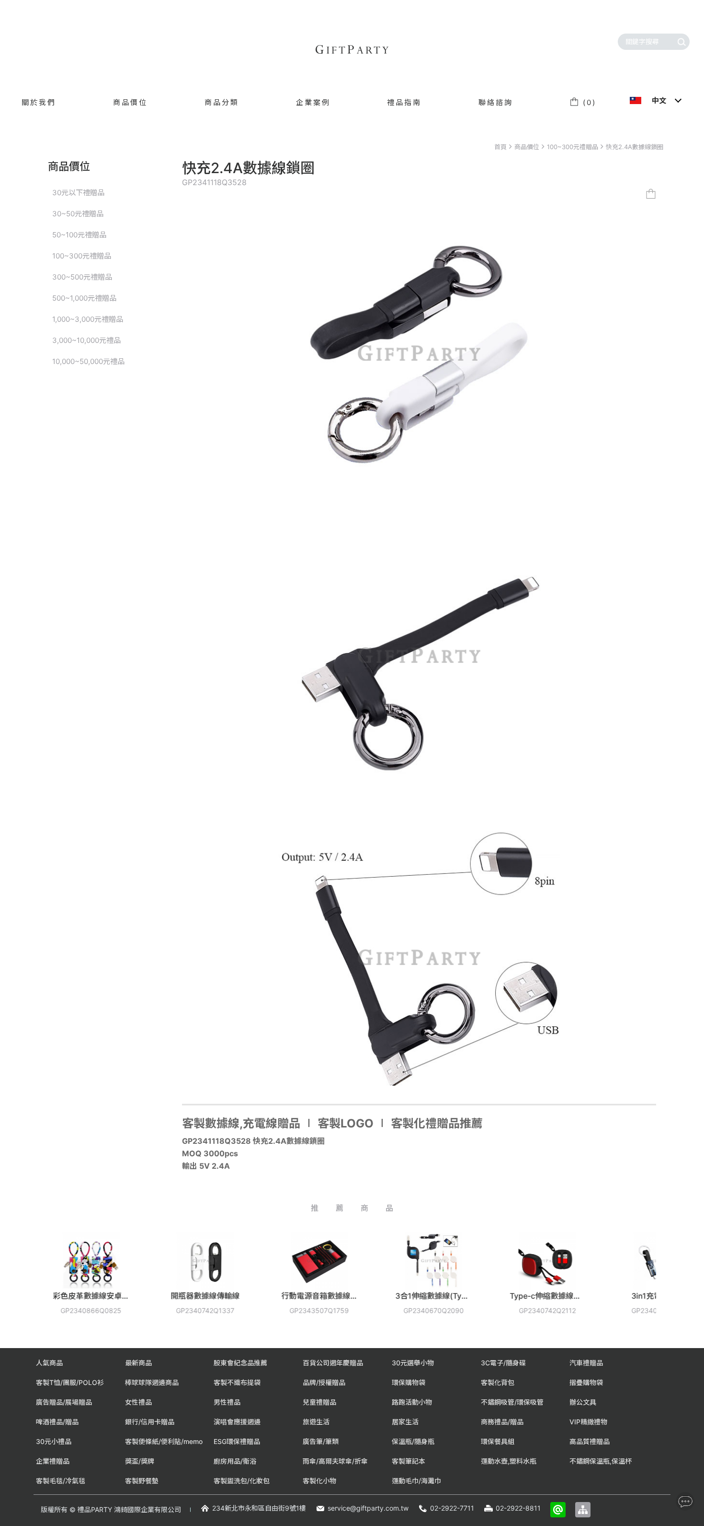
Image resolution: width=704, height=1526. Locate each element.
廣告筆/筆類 (321, 1441)
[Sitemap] (582, 1509)
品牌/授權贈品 (324, 1382)
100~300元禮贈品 (572, 147)
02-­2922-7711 (452, 1508)
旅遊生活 (316, 1422)
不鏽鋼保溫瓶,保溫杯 (600, 1461)
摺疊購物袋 (586, 1382)
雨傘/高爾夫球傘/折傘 (335, 1461)
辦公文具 (582, 1402)
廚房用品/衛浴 (235, 1461)
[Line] (558, 1509)
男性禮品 (227, 1402)
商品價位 (526, 147)
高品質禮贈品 (589, 1441)
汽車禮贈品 (586, 1363)
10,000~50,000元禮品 (88, 361)
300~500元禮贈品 (82, 277)
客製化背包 (497, 1382)
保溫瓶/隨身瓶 (413, 1441)
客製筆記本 (408, 1461)
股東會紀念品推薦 (240, 1363)
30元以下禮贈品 (78, 192)
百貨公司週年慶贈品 (333, 1363)
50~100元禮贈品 (79, 234)
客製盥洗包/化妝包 (242, 1481)
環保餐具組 (497, 1441)
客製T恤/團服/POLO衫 (70, 1382)
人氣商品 (49, 1363)
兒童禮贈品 (319, 1402)
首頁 (500, 147)
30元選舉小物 (413, 1363)
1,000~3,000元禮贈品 (87, 319)
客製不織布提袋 (237, 1382)
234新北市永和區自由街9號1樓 (259, 1508)
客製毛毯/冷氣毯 (60, 1481)
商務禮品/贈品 (502, 1422)
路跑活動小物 (412, 1402)
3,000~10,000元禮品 (86, 340)
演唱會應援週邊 (237, 1422)
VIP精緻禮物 (588, 1422)
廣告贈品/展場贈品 (64, 1402)
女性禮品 (138, 1402)
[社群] (685, 1501)
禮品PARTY (95, 1509)
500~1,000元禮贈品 (84, 298)
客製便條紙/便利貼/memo (164, 1441)
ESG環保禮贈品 (237, 1441)
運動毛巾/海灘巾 (416, 1481)
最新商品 (138, 1363)
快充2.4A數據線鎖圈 (634, 147)
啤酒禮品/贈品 (57, 1422)
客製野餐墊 (142, 1481)
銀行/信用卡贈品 (149, 1422)
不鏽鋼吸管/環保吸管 (512, 1402)
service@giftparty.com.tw (368, 1508)
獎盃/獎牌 (139, 1461)
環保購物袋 (408, 1382)
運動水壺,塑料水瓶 (508, 1461)
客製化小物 (319, 1481)
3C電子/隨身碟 (503, 1363)
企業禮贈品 (52, 1461)
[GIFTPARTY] (352, 49)
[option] (142, 1280)
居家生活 (405, 1422)
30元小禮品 (53, 1441)
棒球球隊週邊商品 (152, 1382)
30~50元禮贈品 (77, 213)
